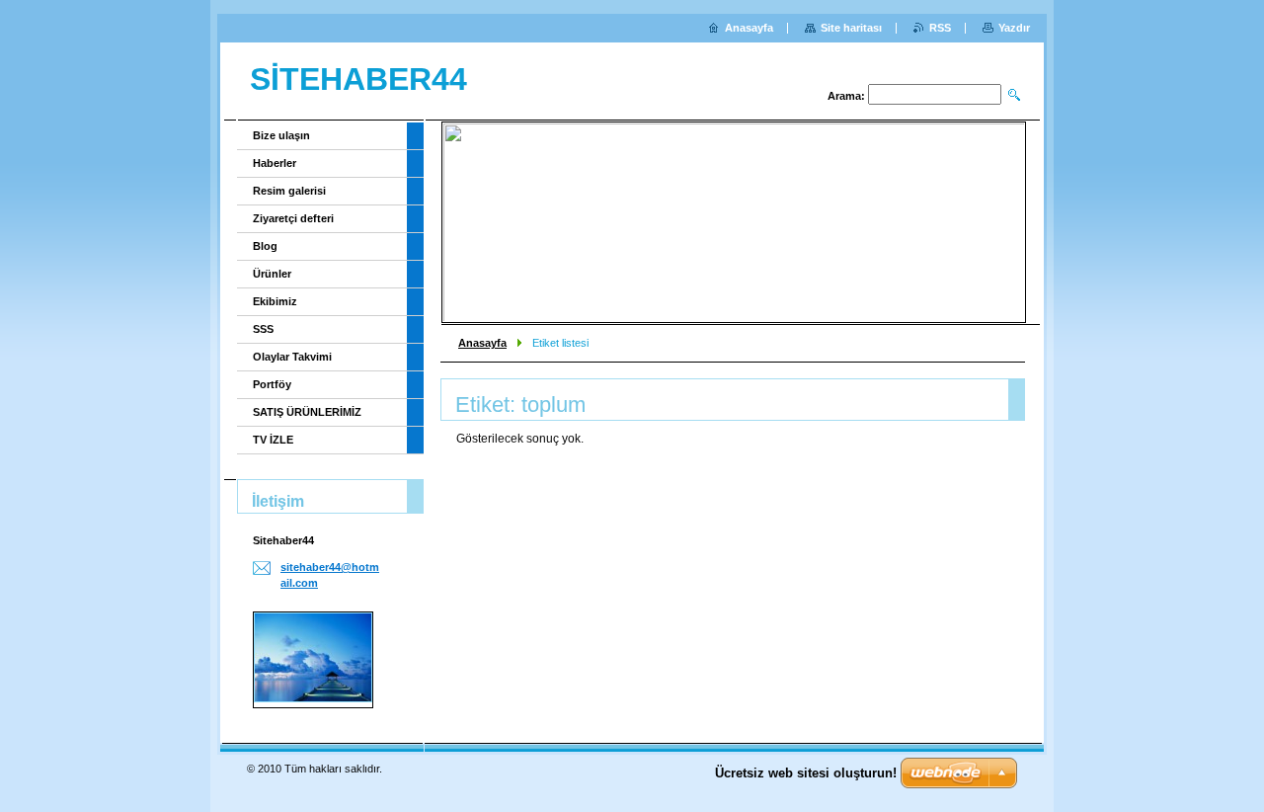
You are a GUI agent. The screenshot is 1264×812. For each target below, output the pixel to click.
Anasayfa (482, 343)
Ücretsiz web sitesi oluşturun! (806, 773)
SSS (263, 329)
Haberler (274, 163)
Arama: (846, 96)
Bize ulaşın (281, 135)
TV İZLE (273, 440)
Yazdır (1014, 28)
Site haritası (851, 28)
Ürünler (272, 274)
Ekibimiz (275, 301)
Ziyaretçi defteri (293, 218)
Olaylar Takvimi (292, 357)
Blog (265, 246)
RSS (940, 28)
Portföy (272, 384)
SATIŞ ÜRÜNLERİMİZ (307, 412)
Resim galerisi (289, 191)
